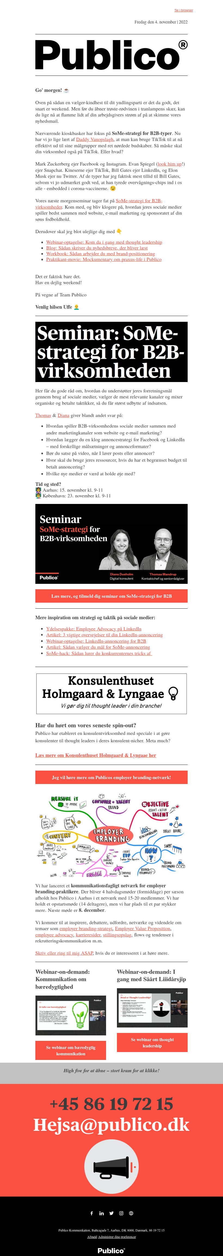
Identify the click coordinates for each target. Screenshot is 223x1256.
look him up (170, 163)
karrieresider (88, 934)
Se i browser (184, 10)
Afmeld (92, 1236)
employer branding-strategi (86, 928)
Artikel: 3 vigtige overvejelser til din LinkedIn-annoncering (104, 634)
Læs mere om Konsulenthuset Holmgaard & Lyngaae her (95, 755)
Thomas (43, 415)
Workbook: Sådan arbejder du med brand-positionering (100, 253)
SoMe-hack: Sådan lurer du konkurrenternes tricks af (99, 653)
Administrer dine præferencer (117, 1236)
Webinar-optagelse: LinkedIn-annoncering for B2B (96, 641)
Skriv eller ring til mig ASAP (64, 952)
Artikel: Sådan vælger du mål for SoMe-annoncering (98, 647)
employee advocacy (54, 934)
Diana (63, 415)
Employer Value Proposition (142, 928)
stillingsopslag (117, 934)
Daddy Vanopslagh (94, 139)
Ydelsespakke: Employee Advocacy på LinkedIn (93, 628)
